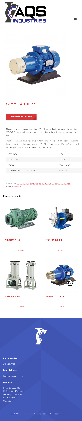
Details (22, 250)
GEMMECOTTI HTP (54, 296)
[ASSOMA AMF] (21, 275)
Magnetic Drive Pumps (61, 183)
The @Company (66, 414)
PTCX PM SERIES (53, 240)
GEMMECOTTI (23, 183)
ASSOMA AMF (12, 296)
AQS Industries (27, 414)
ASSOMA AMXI (12, 240)
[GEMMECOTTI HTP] (61, 275)
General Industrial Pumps (40, 183)
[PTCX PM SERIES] (61, 218)
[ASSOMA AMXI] (21, 218)
